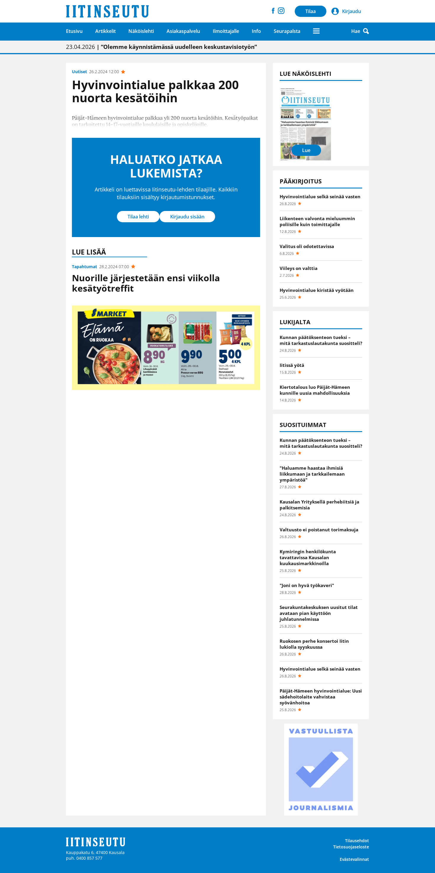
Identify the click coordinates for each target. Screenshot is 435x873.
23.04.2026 (161, 47)
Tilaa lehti (138, 216)
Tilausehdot (357, 840)
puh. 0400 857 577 (84, 858)
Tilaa (310, 11)
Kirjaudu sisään (187, 216)
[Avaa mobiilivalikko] (316, 31)
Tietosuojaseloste (351, 847)
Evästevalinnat (354, 859)
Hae (355, 31)
